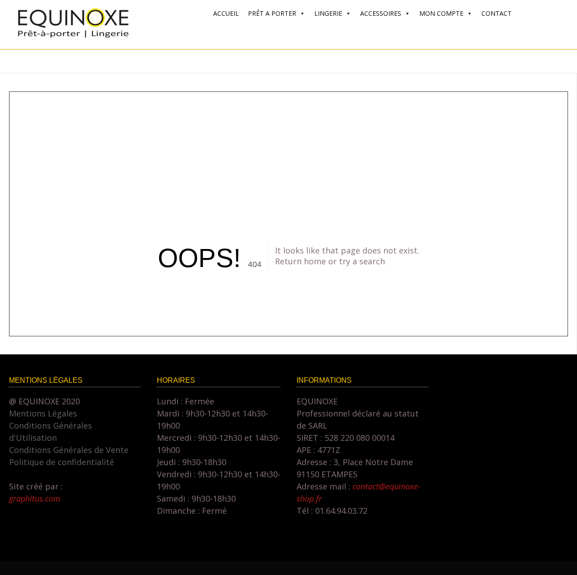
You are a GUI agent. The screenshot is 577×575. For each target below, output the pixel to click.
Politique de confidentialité (61, 462)
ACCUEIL (226, 13)
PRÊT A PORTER (272, 13)
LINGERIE (328, 13)
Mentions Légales (43, 413)
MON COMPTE (441, 13)
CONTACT (496, 13)
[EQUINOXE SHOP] (73, 38)
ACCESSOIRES (380, 13)
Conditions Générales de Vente (68, 449)
